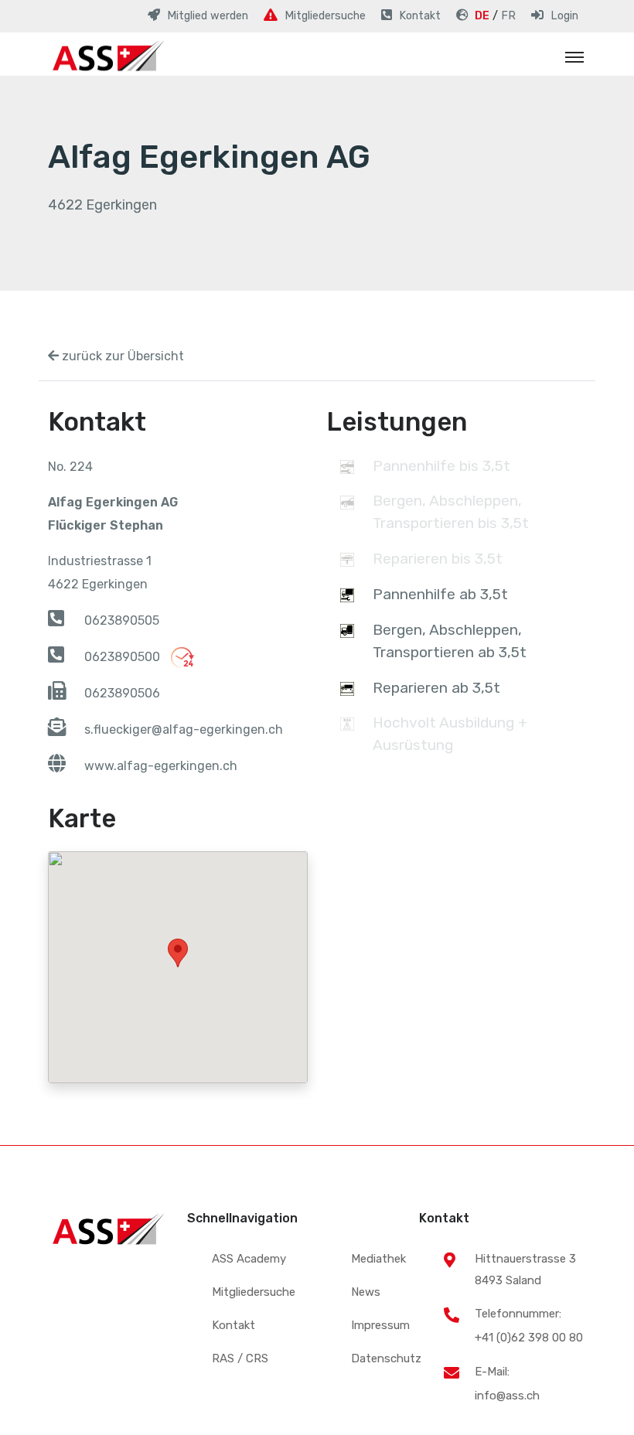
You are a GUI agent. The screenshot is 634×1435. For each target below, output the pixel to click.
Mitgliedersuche (253, 1292)
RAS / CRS (240, 1358)
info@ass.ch (507, 1396)
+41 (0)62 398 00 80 (529, 1338)
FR (508, 15)
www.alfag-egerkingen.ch (160, 765)
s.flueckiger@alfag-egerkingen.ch (183, 729)
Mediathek (378, 1259)
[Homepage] (106, 58)
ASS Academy (249, 1259)
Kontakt (233, 1325)
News (365, 1292)
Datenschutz (386, 1358)
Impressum (380, 1325)
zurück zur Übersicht (121, 356)
